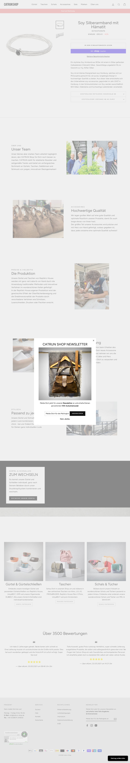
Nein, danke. (65, 419)
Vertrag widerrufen (118, 758)
